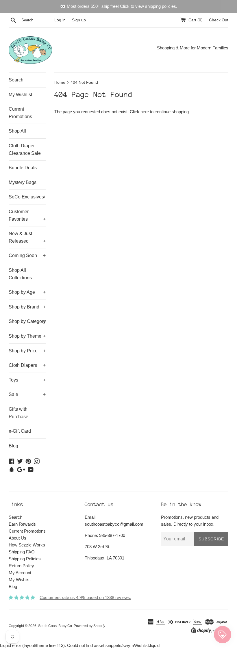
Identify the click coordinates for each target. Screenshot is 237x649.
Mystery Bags (22, 182)
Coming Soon (27, 255)
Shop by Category (27, 321)
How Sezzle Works (27, 544)
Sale (27, 394)
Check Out (218, 20)
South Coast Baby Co (55, 626)
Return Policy (21, 565)
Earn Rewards (22, 524)
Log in (60, 20)
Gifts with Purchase (18, 413)
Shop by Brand (27, 306)
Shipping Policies (25, 558)
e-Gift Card (20, 431)
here (144, 111)
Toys (27, 380)
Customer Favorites (27, 215)
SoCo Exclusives (27, 196)
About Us (17, 537)
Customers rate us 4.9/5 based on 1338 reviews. (85, 597)
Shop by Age (27, 292)
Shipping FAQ (22, 551)
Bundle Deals (23, 167)
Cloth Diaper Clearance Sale (25, 149)
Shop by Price (27, 350)
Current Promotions (20, 113)
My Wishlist (20, 94)
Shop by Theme (27, 336)
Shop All (17, 131)
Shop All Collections (20, 274)
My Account (20, 572)
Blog (13, 445)
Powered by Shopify (89, 626)
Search (16, 79)
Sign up (79, 20)
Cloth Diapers (27, 365)
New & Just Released (27, 237)
